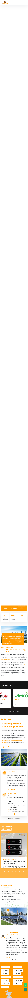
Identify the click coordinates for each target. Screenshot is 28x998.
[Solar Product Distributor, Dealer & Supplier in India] (5, 2)
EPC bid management (7, 740)
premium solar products (6, 659)
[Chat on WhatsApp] (25, 985)
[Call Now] (25, 989)
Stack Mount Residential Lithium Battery (14, 861)
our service (6, 669)
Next (25, 851)
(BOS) (23, 664)
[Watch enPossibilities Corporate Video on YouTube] (8, 910)
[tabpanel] (14, 850)
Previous (2, 851)
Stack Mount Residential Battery (10, 859)
